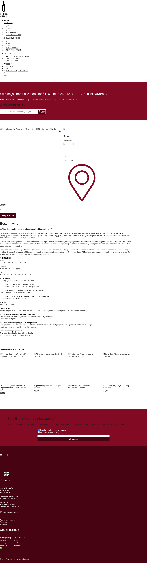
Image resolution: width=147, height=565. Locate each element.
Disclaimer (3, 522)
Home (6, 20)
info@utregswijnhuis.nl (11, 496)
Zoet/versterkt (13, 35)
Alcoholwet (3, 524)
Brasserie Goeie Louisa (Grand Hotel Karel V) (17, 333)
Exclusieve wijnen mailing (49, 432)
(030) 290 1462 (11, 498)
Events (7, 53)
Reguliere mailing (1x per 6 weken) (53, 430)
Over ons (8, 66)
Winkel (8, 99)
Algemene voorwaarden (8, 520)
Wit (7, 26)
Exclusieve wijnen (12, 38)
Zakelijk (8, 64)
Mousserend (12, 32)
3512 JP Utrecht (5, 492)
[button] (60, 131)
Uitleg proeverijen (15, 59)
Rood (8, 28)
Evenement (16, 99)
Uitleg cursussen (14, 61)
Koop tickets (7, 215)
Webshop (8, 23)
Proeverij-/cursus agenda (18, 56)
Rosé (8, 30)
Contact (8, 68)
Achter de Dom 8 (5, 490)
